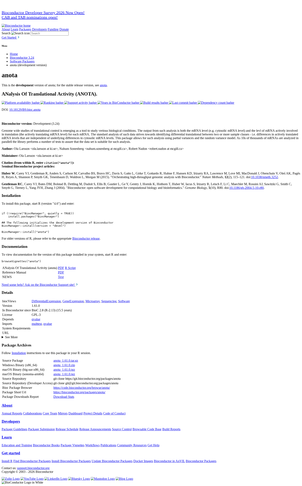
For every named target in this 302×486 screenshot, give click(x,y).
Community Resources (132, 445)
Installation (19, 353)
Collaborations (32, 413)
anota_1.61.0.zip (64, 365)
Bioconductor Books (46, 445)
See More (11, 337)
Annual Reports (12, 413)
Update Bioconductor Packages (112, 461)
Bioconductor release (86, 238)
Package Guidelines (14, 429)
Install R (7, 461)
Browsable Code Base (147, 429)
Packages (25, 29)
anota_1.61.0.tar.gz (65, 360)
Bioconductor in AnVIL (169, 461)
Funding (53, 29)
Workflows (92, 445)
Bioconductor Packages (201, 461)
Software (124, 301)
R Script (70, 268)
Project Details (92, 413)
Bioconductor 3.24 (22, 57)
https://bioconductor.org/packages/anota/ (79, 392)
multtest (37, 324)
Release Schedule (67, 429)
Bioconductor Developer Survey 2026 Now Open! (43, 12)
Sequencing (108, 301)
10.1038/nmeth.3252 (264, 177)
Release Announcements (95, 429)
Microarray (92, 301)
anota (103, 85)
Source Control (122, 429)
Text (61, 277)
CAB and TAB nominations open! (30, 17)
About (6, 29)
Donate (64, 29)
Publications (108, 445)
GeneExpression (73, 301)
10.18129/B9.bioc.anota (24, 109)
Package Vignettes (72, 445)
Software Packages (22, 61)
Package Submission (41, 429)
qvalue (36, 319)
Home (14, 54)
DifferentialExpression (46, 301)
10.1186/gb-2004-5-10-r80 (246, 187)
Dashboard (75, 413)
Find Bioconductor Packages (32, 461)
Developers (39, 29)
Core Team (50, 413)
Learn (14, 29)
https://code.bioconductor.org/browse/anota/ (81, 387)
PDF (61, 268)
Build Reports (171, 429)
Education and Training (17, 445)
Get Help (153, 445)
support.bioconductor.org (33, 468)
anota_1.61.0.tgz (64, 369)
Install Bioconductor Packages (71, 461)
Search (6, 33)
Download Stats (63, 396)
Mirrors (63, 413)
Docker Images (143, 461)
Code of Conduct (114, 413)
